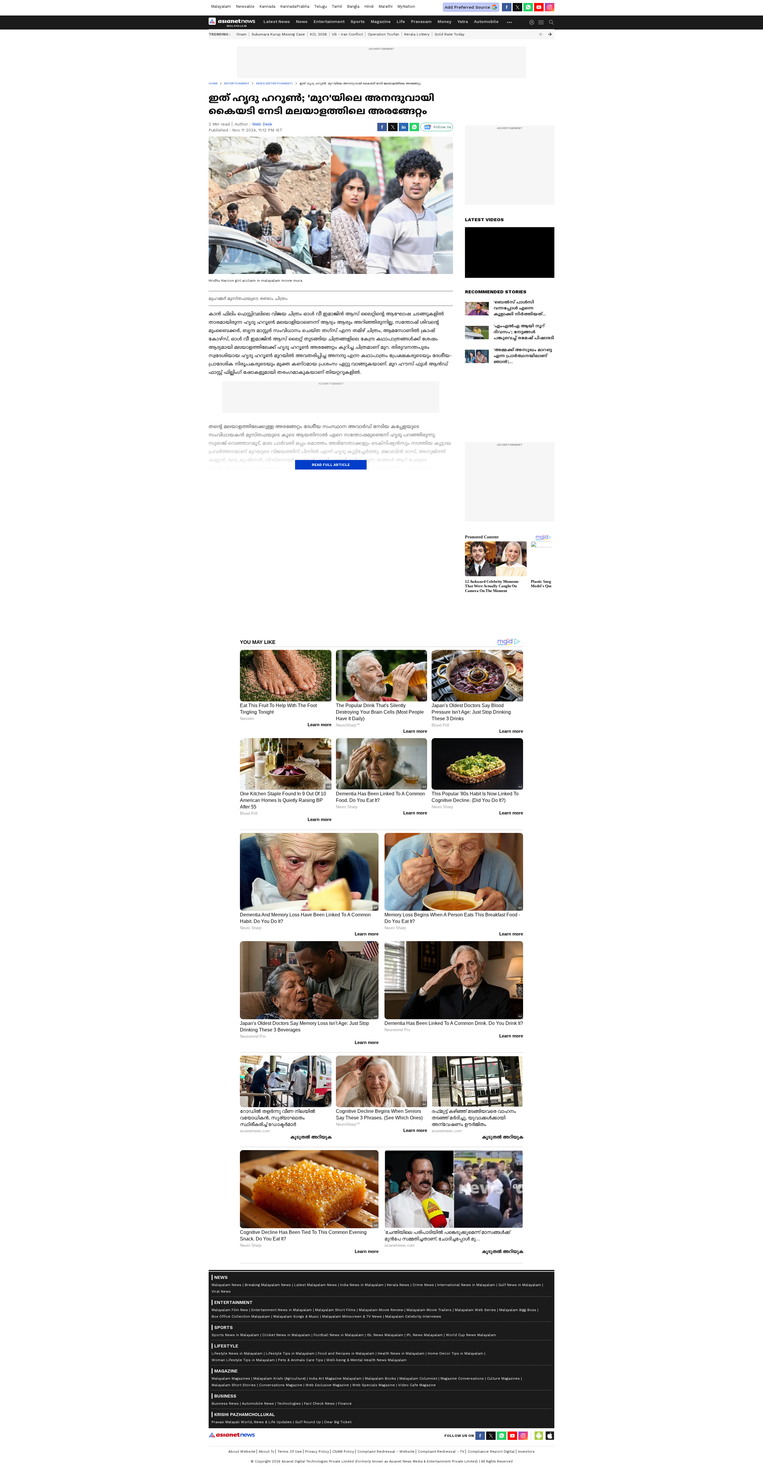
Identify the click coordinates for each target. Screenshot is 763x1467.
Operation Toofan (383, 34)
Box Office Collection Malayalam (241, 1316)
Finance (345, 1403)
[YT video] (539, 7)
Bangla (353, 6)
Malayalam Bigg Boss (517, 1310)
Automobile (486, 21)
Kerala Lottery (416, 34)
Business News (225, 1403)
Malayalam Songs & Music (296, 1316)
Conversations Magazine (280, 1385)
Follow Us (442, 127)
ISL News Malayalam (385, 1335)
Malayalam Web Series (475, 1310)
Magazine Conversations (462, 1378)
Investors (526, 1451)
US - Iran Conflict (347, 34)
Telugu (320, 6)
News (302, 21)
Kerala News (398, 1285)
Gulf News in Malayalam (519, 1285)
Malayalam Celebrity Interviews (413, 1316)
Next (549, 34)
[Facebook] (506, 7)
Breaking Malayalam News (268, 1285)
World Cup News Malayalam (471, 1335)
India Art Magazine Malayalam (335, 1378)
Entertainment (329, 21)
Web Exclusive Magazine (327, 1385)
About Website (241, 1451)
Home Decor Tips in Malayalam (455, 1353)
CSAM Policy (343, 1451)
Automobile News (258, 1403)
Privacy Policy (317, 1451)
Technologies (289, 1403)
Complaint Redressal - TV (441, 1451)
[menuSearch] (551, 22)
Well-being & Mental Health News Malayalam (366, 1360)
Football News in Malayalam (339, 1335)
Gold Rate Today (449, 34)
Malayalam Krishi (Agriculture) (279, 1378)
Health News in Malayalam (401, 1353)
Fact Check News (319, 1403)
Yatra (463, 21)
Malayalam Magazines (231, 1378)
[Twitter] (517, 7)
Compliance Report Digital (491, 1451)
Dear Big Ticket (337, 1422)
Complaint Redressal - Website (386, 1451)
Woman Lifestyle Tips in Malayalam (243, 1360)
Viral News (221, 1291)
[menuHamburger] (541, 22)
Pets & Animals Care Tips (300, 1360)
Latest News (276, 21)
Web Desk (262, 124)
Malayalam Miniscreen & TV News (352, 1316)
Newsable (245, 6)
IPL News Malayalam (425, 1335)
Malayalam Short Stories (234, 1385)
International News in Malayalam (466, 1285)
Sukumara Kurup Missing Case (278, 34)
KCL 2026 (318, 34)
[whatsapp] (528, 7)
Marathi (386, 6)
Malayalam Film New (230, 1310)
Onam (241, 34)
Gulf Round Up (308, 1422)
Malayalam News (226, 1285)
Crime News (423, 1285)
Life (401, 21)
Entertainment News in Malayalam (281, 1310)
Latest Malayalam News (315, 1285)
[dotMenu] (509, 22)
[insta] (549, 7)
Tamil (337, 6)
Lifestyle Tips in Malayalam (290, 1353)
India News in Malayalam (362, 1285)
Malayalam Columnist (418, 1378)
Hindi (369, 6)
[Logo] (234, 22)
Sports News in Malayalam (235, 1335)
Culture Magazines (503, 1378)
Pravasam (421, 21)
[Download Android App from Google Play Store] (539, 1436)
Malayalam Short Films (335, 1310)
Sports (358, 21)
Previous (540, 34)
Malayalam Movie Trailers (429, 1310)
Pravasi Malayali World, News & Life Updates (252, 1422)
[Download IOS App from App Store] (549, 1436)
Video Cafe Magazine (417, 1385)
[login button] (533, 22)
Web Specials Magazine (373, 1385)
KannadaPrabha (294, 6)
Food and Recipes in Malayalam (346, 1353)
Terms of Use (289, 1451)
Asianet (232, 1434)
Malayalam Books (380, 1378)
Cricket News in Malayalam (286, 1335)
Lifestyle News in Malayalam (237, 1353)
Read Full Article (331, 465)
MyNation (406, 6)
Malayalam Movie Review (381, 1310)
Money (445, 21)
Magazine (381, 21)
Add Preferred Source (467, 7)
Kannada (267, 6)
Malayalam (221, 6)
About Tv (266, 1451)
